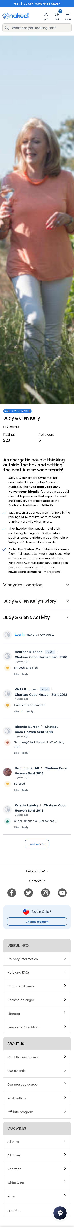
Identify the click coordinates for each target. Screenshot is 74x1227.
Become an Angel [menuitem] (20, 999)
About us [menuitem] (15, 1043)
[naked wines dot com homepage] (15, 16)
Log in (20, 634)
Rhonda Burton (27, 727)
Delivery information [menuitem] (22, 958)
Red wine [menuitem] (14, 1168)
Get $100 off (23, 3)
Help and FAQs (37, 871)
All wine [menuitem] (13, 1141)
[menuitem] (12, 892)
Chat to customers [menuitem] (20, 986)
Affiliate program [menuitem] (20, 1111)
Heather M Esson (29, 652)
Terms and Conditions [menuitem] (23, 1027)
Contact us (37, 880)
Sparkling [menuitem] (14, 1209)
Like (16, 673)
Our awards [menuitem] (16, 1070)
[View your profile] (7, 656)
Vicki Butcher (26, 689)
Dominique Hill (27, 768)
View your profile (7, 634)
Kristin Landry (26, 805)
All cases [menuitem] (13, 1155)
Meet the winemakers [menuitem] (23, 1057)
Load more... (37, 844)
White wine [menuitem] (15, 1182)
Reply (24, 673)
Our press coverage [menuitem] (22, 1084)
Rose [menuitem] (11, 1196)
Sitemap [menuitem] (13, 1013)
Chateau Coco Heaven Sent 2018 (41, 657)
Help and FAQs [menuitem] (18, 972)
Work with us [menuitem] (16, 1097)
